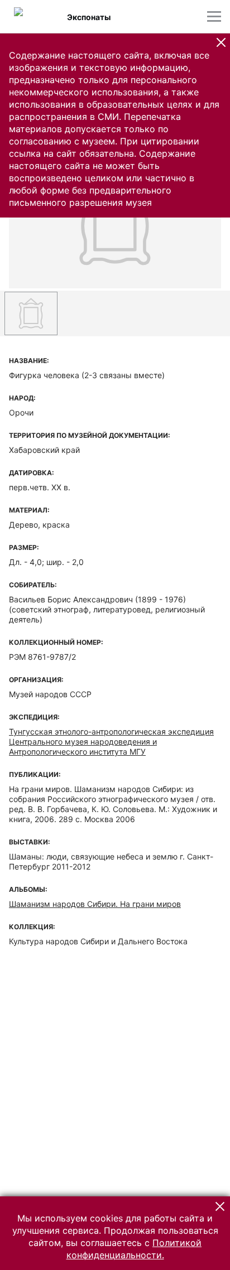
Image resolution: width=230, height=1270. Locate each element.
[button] (221, 42)
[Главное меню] (214, 16)
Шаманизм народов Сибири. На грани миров (95, 904)
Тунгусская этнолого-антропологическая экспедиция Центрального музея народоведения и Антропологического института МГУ (111, 741)
